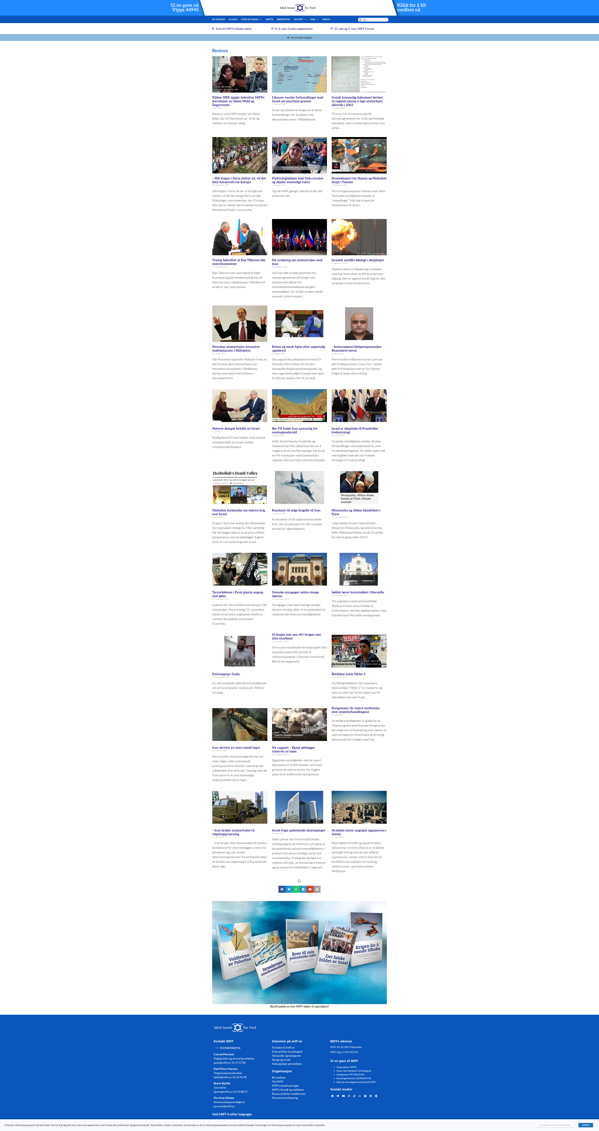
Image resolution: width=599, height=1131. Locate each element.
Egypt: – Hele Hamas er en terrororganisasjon (291, 1029)
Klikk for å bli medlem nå (411, 8)
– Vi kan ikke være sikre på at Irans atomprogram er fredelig (238, 1029)
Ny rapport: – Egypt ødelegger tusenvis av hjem (293, 749)
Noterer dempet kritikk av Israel (236, 429)
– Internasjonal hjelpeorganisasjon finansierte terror (356, 348)
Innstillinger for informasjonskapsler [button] (555, 1125)
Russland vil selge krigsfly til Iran (296, 510)
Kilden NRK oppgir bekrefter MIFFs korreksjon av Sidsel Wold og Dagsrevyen (238, 101)
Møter (269, 19)
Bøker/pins (283, 19)
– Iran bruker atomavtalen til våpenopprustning (233, 832)
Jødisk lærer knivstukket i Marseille (358, 592)
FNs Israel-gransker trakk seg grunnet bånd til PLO (353, 1115)
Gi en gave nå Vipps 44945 (185, 8)
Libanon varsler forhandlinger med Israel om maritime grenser (297, 99)
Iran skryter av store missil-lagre (236, 748)
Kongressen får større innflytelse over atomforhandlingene (356, 710)
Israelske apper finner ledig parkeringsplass (351, 1029)
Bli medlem (218, 19)
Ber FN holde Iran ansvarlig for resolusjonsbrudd (295, 430)
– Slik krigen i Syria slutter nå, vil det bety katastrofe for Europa (239, 180)
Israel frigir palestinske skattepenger (298, 830)
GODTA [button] (585, 1125)
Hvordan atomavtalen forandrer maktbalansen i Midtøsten (236, 348)
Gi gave (233, 19)
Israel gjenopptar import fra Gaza (296, 922)
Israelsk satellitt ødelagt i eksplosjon (358, 260)
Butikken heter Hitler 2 (348, 674)
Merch (326, 19)
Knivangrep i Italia (226, 674)
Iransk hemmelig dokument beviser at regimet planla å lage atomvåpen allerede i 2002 (357, 101)
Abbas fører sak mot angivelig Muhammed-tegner (293, 1115)
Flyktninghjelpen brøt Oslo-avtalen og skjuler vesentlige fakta (297, 180)
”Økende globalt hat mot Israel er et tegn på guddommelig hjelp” (357, 923)
